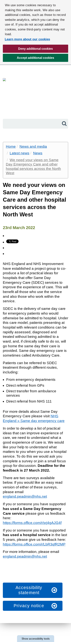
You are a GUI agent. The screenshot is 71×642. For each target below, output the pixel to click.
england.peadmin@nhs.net (25, 496)
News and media (33, 146)
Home (11, 146)
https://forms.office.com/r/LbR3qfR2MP (34, 544)
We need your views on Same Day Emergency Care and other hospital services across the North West (33, 166)
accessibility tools (36, 638)
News (37, 153)
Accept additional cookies (28, 59)
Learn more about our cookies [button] (27, 39)
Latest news (19, 153)
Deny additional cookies (28, 50)
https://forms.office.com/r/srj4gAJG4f (32, 523)
